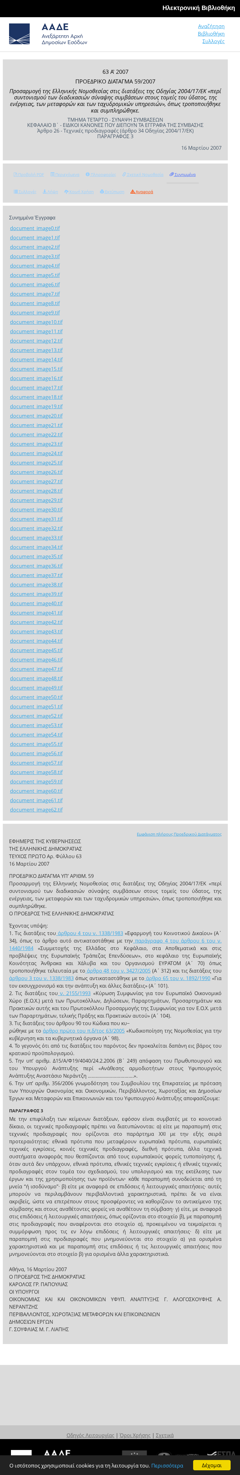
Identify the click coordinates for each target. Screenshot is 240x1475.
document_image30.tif (36, 509)
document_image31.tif (36, 519)
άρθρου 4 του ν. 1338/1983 (89, 933)
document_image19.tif (36, 406)
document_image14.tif (36, 359)
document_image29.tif (36, 500)
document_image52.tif (36, 715)
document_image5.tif (35, 275)
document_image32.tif (36, 528)
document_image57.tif (36, 762)
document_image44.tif (36, 640)
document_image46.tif (36, 659)
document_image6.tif (35, 284)
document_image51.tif (36, 706)
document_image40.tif (36, 603)
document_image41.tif (36, 612)
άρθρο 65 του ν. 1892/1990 (177, 978)
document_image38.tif (36, 584)
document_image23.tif (36, 443)
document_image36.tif (36, 565)
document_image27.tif (36, 481)
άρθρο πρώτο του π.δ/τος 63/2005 (84, 1030)
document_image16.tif (36, 378)
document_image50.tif (36, 697)
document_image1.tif (35, 237)
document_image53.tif (36, 725)
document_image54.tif (36, 734)
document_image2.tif (35, 247)
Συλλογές (213, 41)
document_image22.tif (36, 434)
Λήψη (52, 191)
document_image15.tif (36, 368)
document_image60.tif (36, 791)
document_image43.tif (36, 631)
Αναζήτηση (211, 26)
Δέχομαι (212, 1465)
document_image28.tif (36, 490)
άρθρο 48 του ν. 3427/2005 (118, 970)
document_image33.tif (36, 537)
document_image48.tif (36, 678)
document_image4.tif (35, 265)
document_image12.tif (36, 340)
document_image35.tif (36, 556)
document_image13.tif (36, 350)
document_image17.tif (36, 387)
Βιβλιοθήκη (211, 33)
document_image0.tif (35, 228)
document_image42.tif (36, 622)
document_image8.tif (35, 303)
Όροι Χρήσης (135, 1435)
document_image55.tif (36, 744)
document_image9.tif (35, 312)
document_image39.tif (36, 594)
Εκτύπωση (114, 191)
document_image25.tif (36, 462)
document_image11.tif (36, 331)
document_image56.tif (36, 753)
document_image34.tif (36, 547)
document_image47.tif (36, 669)
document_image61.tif (36, 800)
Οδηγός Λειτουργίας (90, 1435)
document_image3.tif (35, 256)
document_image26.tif (36, 472)
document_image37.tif (36, 575)
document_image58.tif (36, 772)
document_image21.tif (36, 425)
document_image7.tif (35, 293)
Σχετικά (165, 1435)
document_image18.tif (36, 397)
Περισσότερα (167, 1465)
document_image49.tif (36, 687)
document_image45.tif (36, 650)
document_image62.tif (36, 809)
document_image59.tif (36, 781)
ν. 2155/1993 (74, 993)
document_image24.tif (36, 453)
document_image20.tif (36, 415)
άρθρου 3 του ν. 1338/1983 (41, 978)
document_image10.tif (36, 322)
